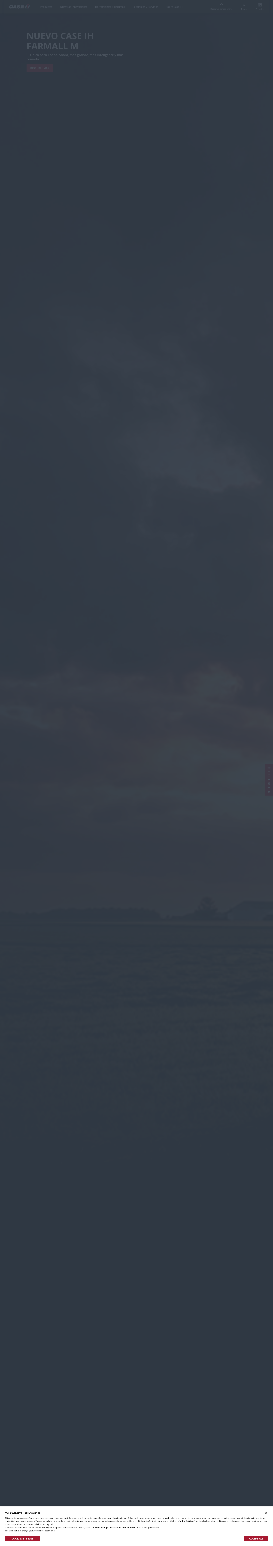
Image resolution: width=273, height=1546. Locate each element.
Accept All (256, 1538)
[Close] (266, 1513)
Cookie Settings (22, 1538)
